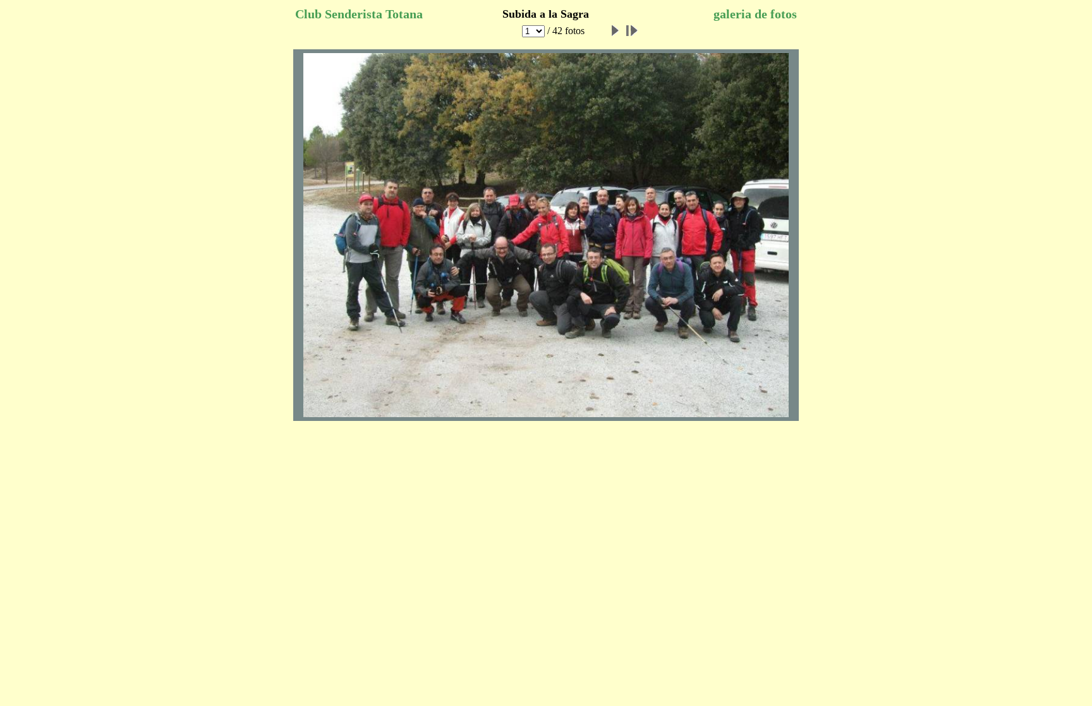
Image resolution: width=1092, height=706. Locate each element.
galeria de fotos (755, 14)
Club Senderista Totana (359, 14)
